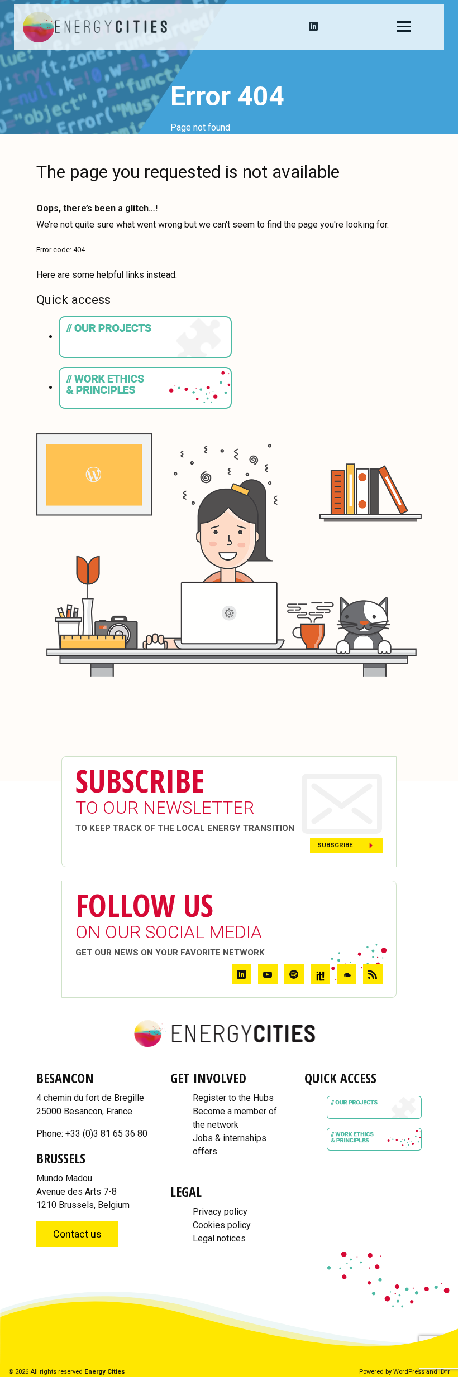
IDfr (444, 1371)
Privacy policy (220, 1211)
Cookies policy (222, 1225)
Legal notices (219, 1238)
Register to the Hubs (233, 1098)
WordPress (408, 1371)
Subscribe (335, 845)
